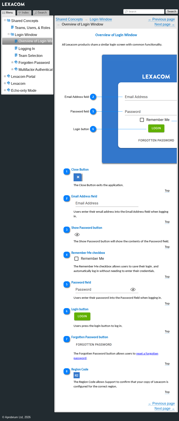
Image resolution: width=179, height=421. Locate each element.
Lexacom (18, 83)
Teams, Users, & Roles (32, 28)
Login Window (26, 35)
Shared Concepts (24, 21)
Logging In (27, 49)
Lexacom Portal (23, 76)
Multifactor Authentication (38, 69)
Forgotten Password (34, 63)
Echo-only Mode (23, 90)
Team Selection (31, 56)
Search (132, 11)
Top (167, 190)
